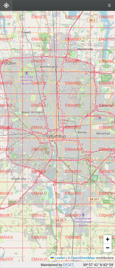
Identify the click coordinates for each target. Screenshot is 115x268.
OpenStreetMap (83, 257)
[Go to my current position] (6, 6)
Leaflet (59, 257)
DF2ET (68, 265)
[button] (33, 258)
